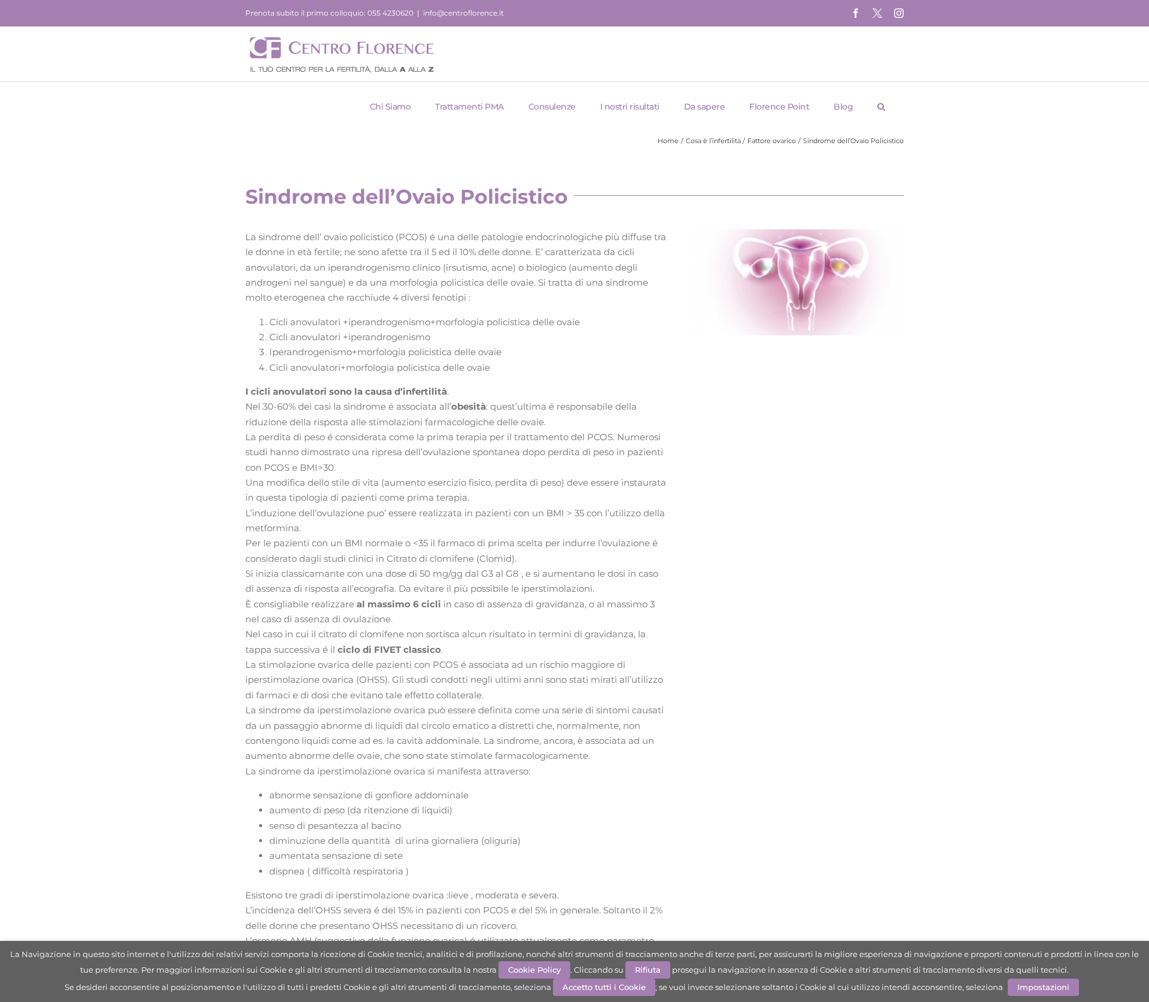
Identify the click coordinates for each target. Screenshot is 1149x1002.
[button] (881, 106)
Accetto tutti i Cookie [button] (604, 987)
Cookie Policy (534, 969)
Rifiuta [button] (648, 969)
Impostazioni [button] (1043, 987)
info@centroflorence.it (463, 12)
